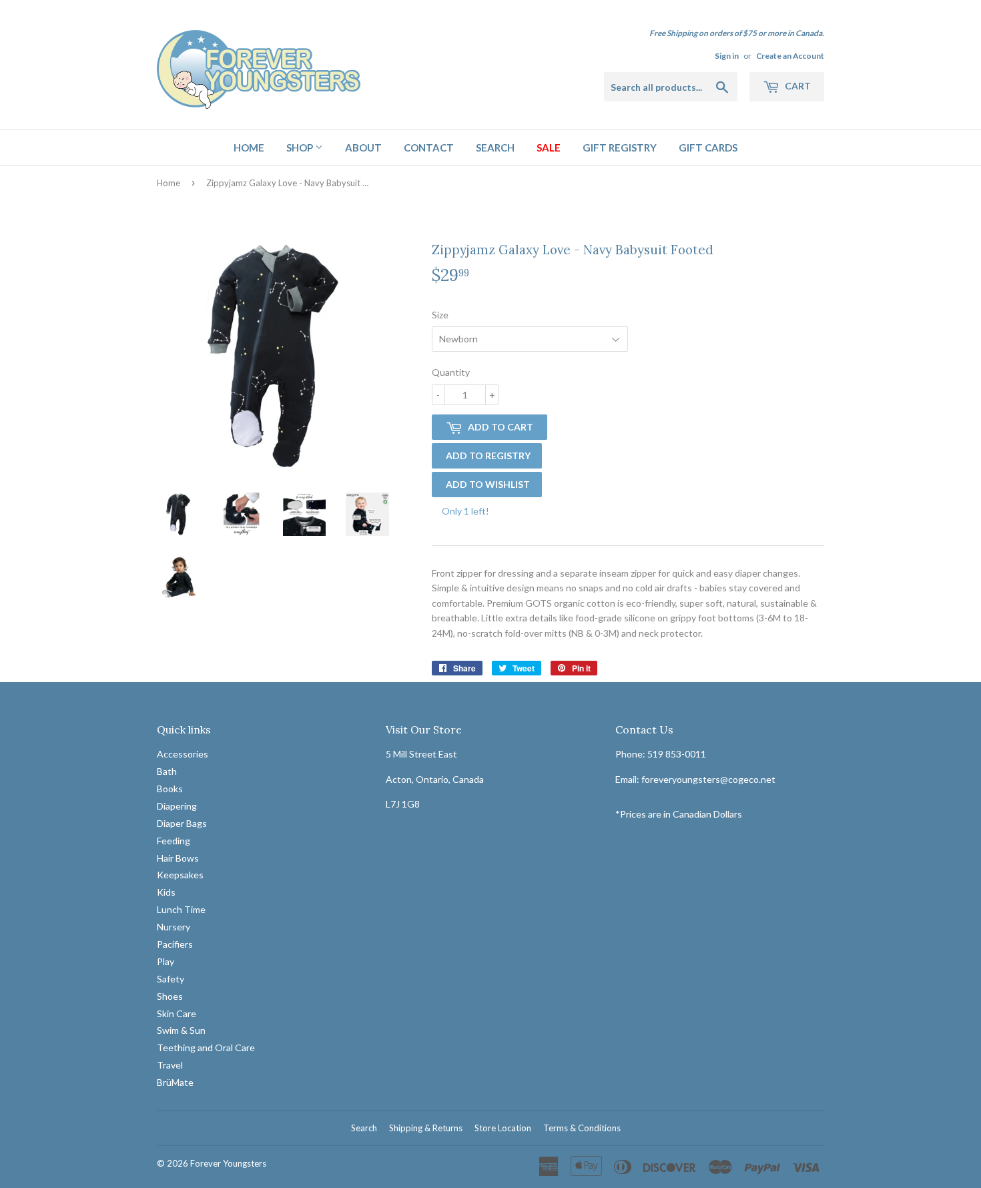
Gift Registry (620, 147)
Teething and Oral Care (206, 1047)
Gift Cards (708, 147)
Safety (170, 978)
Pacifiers (175, 944)
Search (495, 147)
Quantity (451, 372)
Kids (166, 892)
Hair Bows (178, 858)
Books (170, 788)
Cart (797, 85)
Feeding (173, 840)
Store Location (502, 1128)
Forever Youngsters (228, 1163)
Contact (429, 147)
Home (249, 147)
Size (440, 314)
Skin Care (176, 1013)
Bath (167, 771)
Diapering (177, 806)
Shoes (170, 996)
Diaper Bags (182, 823)
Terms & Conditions (582, 1128)
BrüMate (175, 1082)
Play (165, 961)
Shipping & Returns (425, 1128)
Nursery (173, 926)
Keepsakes (180, 874)
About (363, 147)
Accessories (182, 754)
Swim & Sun (181, 1030)
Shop (300, 147)
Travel (170, 1065)
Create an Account (790, 56)
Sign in (727, 56)
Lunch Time (181, 909)
